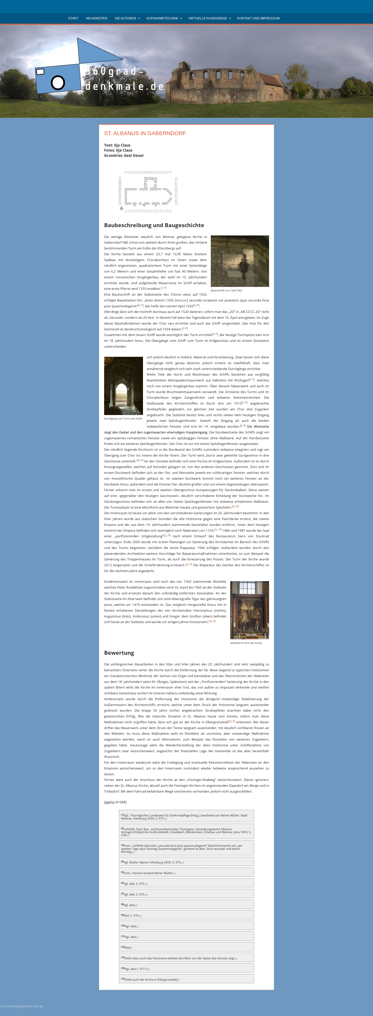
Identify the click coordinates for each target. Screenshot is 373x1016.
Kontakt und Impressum (258, 18)
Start (73, 18)
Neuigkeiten (96, 18)
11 (216, 529)
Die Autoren (125, 18)
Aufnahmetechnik (162, 18)
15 (230, 721)
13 (187, 564)
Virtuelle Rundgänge (207, 18)
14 (210, 621)
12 (165, 535)
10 (234, 506)
